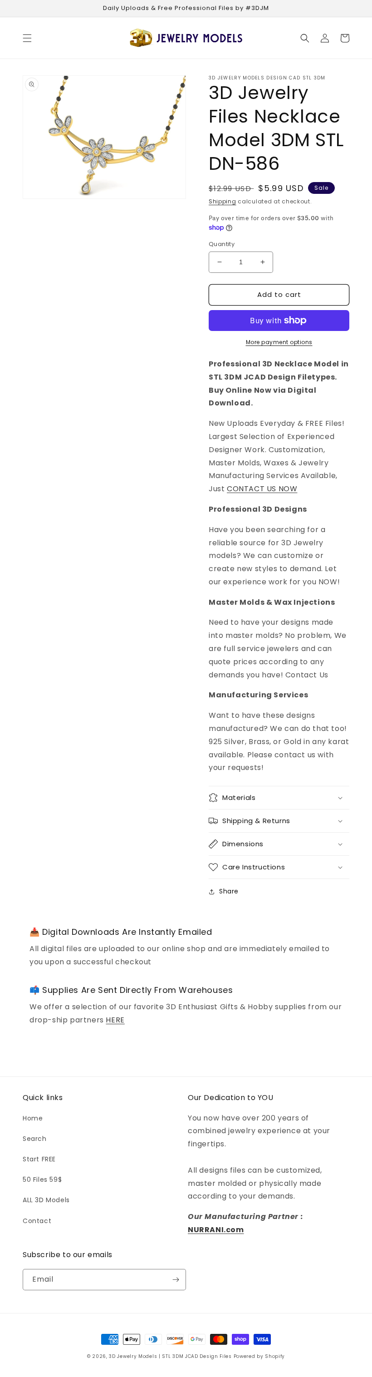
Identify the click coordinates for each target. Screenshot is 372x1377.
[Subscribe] (176, 1279)
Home (33, 1118)
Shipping (222, 201)
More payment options (279, 342)
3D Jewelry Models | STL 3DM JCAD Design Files (170, 1356)
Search (35, 1138)
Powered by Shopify (259, 1356)
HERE (115, 1020)
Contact (37, 1220)
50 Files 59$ (42, 1179)
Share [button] (229, 891)
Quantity (222, 244)
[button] (27, 38)
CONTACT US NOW (262, 489)
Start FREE (39, 1159)
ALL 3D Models (46, 1199)
